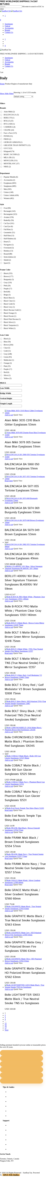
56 (6, 1026)
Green (8, 357)
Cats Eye (8, 226)
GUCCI (8, 148)
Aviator (9, 217)
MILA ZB (9, 157)
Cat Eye (9, 223)
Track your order (13, 1144)
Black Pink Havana (12, 319)
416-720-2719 (5, 1167)
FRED (7, 139)
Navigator (9, 245)
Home (2, 84)
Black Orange (10, 313)
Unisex (8, 192)
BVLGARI (9, 124)
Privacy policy (12, 1140)
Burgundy (9, 279)
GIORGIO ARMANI (13, 142)
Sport (7, 263)
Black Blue (9, 298)
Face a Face (10, 133)
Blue (7, 342)
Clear (7, 348)
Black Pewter (10, 316)
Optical (7, 60)
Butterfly (9, 220)
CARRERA (9, 127)
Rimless (8, 251)
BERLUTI (9, 118)
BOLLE (8, 121)
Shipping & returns (14, 1135)
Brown (8, 276)
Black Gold (9, 304)
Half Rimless (10, 239)
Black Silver (9, 322)
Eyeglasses (10, 183)
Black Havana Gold (12, 310)
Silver (7, 375)
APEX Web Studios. (11, 1175)
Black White (9, 328)
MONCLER (10, 160)
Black (8, 273)
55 (6, 1024)
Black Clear (9, 301)
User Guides (12, 1111)
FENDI (8, 136)
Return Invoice (13, 1149)
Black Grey (9, 307)
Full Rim (8, 229)
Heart (7, 242)
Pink (7, 286)
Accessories (9, 62)
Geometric (9, 232)
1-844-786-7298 (6, 1165)
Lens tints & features (15, 1101)
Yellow (7, 378)
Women (9, 198)
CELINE (9, 130)
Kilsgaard (9, 151)
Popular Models (11, 177)
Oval (7, 208)
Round (8, 254)
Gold (7, 351)
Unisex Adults (11, 195)
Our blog (10, 1106)
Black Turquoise (11, 325)
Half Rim (9, 236)
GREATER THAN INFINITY (17, 145)
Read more (9, 481)
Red (7, 292)
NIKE (7, 167)
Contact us (11, 1130)
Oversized (9, 248)
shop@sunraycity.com (8, 1163)
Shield (7, 260)
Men (7, 189)
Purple (8, 289)
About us (10, 1125)
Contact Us (9, 66)
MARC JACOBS (11, 154)
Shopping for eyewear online (18, 1092)
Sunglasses (9, 58)
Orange (8, 363)
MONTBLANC (11, 164)
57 (6, 1028)
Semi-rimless (10, 257)
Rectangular (10, 214)
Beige (7, 295)
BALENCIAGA (11, 115)
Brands (7, 64)
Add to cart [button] (9, 415)
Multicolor (9, 360)
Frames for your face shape (17, 1097)
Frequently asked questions (17, 1116)
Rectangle (9, 211)
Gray (8, 283)
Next (6, 1030)
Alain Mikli (9, 112)
